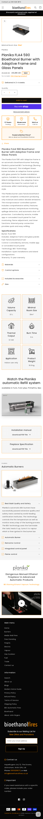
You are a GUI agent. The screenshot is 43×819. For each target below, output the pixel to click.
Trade (6, 661)
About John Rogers (12, 715)
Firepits (7, 643)
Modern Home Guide (12, 689)
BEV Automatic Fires (12, 708)
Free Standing (10, 639)
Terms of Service (11, 700)
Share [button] (6, 143)
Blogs (6, 685)
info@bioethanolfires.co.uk (16, 773)
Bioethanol (8, 711)
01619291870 (15, 770)
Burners (7, 632)
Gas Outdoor (9, 654)
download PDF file (20, 435)
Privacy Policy (10, 693)
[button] (2, 7)
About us (8, 682)
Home (6, 628)
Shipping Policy (10, 704)
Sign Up (21, 749)
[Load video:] (21, 603)
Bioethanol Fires (29, 813)
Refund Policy (10, 696)
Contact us (9, 665)
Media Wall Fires (11, 635)
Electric (7, 647)
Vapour (7, 650)
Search (7, 678)
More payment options (21, 112)
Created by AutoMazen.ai (13, 813)
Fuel (6, 658)
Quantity (5, 88)
